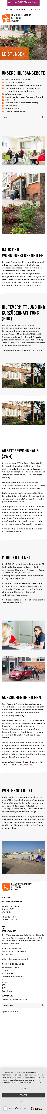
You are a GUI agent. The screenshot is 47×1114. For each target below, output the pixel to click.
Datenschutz (14, 1011)
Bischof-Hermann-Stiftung (10, 967)
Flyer (5, 117)
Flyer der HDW (8, 1005)
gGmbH (7, 970)
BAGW (4, 988)
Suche (38, 9)
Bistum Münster (7, 991)
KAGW (4, 979)
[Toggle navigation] (42, 18)
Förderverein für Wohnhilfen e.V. (12, 976)
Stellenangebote (21, 9)
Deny (23, 1088)
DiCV (3, 985)
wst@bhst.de (28, 765)
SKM (3, 970)
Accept (23, 1095)
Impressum (6, 1011)
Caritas (4, 982)
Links (30, 9)
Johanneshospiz (7, 973)
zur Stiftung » (10, 9)
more (23, 1102)
